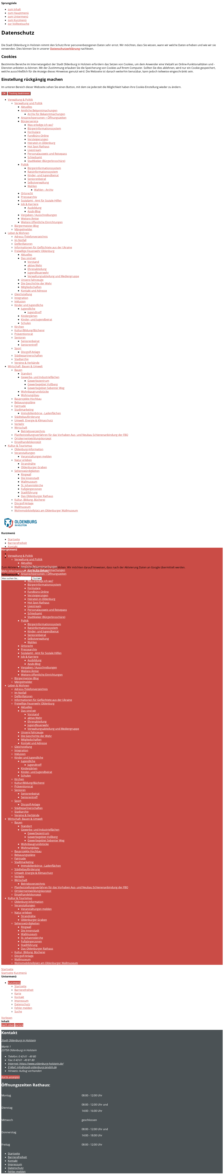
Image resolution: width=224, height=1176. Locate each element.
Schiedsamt (35, 157)
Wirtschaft (20, 427)
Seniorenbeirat (37, 179)
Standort (26, 373)
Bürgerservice (29, 121)
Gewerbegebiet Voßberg (43, 384)
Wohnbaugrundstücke (35, 391)
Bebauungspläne (24, 402)
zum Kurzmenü (17, 20)
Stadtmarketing (24, 409)
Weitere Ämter (30, 218)
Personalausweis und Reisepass (47, 153)
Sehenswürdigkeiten (27, 471)
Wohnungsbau (30, 395)
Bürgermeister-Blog (26, 226)
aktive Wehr (35, 265)
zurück (19, 1025)
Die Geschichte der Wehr (36, 283)
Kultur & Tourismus (20, 445)
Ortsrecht (27, 193)
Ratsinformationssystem (43, 172)
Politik (25, 164)
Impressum (21, 1000)
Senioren (20, 337)
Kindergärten (29, 316)
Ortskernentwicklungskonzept (32, 438)
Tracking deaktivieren (19, 93)
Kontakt (13, 546)
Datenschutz (15, 554)
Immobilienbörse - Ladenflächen (41, 413)
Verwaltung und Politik (28, 103)
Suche (18, 1011)
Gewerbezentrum (38, 381)
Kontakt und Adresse (34, 290)
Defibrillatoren (23, 244)
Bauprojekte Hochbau (27, 399)
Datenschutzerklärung (65, 48)
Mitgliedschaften (31, 287)
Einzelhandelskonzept (27, 442)
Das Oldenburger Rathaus (37, 496)
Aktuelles (26, 107)
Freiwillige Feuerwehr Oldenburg (34, 251)
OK (4, 93)
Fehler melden (23, 1008)
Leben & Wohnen (18, 233)
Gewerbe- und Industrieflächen (40, 377)
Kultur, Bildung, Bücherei (29, 499)
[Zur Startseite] (20, 530)
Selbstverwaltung (38, 182)
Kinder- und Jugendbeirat (43, 175)
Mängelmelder (23, 229)
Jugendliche (28, 308)
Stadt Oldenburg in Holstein (18, 1040)
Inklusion (20, 301)
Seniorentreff (29, 345)
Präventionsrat (23, 334)
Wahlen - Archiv (43, 190)
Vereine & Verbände (26, 363)
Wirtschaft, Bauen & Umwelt (25, 366)
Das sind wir (28, 258)
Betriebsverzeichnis (33, 431)
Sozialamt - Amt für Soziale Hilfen (41, 200)
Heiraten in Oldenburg (41, 143)
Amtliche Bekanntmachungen (39, 110)
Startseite (14, 539)
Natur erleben (23, 460)
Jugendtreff (34, 312)
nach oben (7, 1025)
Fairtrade (20, 406)
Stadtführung (29, 492)
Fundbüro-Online (38, 135)
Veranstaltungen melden (36, 456)
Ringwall (26, 474)
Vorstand (33, 262)
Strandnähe (28, 463)
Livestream (34, 150)
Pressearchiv (29, 197)
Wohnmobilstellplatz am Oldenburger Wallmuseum (46, 510)
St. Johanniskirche (32, 485)
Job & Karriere (29, 204)
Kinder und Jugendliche (28, 305)
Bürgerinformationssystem (44, 128)
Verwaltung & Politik (20, 99)
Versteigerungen (38, 139)
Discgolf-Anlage (30, 352)
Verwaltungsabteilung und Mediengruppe (53, 276)
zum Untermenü (18, 16)
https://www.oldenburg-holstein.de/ (35, 1063)
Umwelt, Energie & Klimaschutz (33, 420)
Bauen (18, 370)
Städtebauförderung (27, 417)
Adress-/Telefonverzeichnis (31, 236)
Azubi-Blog (34, 211)
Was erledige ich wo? (40, 125)
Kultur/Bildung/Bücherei (29, 330)
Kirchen (19, 326)
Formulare (34, 132)
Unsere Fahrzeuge (32, 280)
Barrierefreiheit (17, 543)
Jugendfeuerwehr (38, 272)
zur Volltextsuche (18, 24)
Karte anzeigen (10, 1077)
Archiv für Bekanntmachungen (46, 114)
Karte (17, 993)
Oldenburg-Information (28, 449)
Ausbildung (34, 208)
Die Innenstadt (30, 478)
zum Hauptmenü (18, 13)
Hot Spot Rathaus (38, 146)
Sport (17, 348)
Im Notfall (20, 240)
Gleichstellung (23, 294)
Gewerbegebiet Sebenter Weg (46, 388)
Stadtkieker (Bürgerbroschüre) (46, 161)
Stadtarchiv (21, 359)
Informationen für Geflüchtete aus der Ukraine (43, 247)
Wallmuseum (29, 481)
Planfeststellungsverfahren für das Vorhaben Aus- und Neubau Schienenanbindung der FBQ (71, 435)
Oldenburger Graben (34, 467)
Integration (21, 298)
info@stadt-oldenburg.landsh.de (32, 1067)
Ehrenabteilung (37, 269)
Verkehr (19, 424)
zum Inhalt (14, 9)
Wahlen (32, 186)
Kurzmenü (20, 973)
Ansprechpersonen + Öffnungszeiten (43, 117)
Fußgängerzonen (31, 489)
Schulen (26, 323)
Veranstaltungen (24, 453)
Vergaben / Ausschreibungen (39, 215)
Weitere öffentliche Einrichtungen (42, 222)
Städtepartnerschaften (28, 355)
